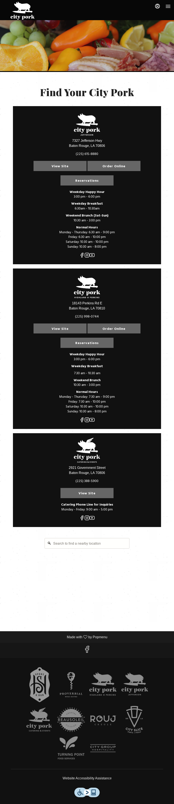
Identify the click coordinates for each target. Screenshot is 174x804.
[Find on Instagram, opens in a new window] (87, 256)
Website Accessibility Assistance (87, 778)
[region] (87, 578)
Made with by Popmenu (55, 637)
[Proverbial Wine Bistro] (71, 684)
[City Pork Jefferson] (135, 684)
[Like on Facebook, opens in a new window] (81, 256)
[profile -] (157, 6)
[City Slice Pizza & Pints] (135, 719)
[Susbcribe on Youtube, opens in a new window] (92, 256)
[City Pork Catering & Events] (39, 719)
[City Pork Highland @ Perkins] (103, 684)
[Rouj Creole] (103, 719)
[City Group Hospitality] (103, 748)
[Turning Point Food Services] (71, 748)
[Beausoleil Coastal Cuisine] (71, 719)
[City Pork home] (22, 10)
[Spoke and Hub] (39, 684)
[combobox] (87, 543)
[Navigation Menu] (168, 6)
